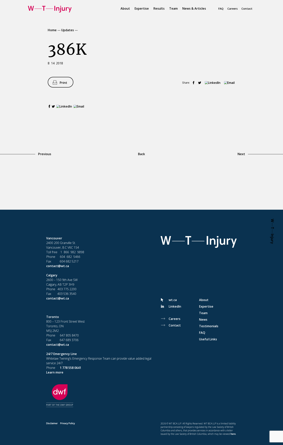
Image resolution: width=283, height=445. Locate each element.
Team (173, 8)
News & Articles (194, 8)
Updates (67, 30)
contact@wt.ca (57, 266)
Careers (232, 8)
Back (141, 154)
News (203, 319)
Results (159, 8)
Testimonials (208, 326)
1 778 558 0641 (70, 368)
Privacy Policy (67, 423)
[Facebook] (192, 83)
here (233, 434)
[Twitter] (198, 82)
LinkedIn (175, 306)
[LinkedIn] (211, 83)
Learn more (54, 372)
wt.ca (173, 300)
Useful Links (208, 339)
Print (63, 83)
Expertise (142, 8)
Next (241, 154)
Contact (246, 8)
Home (52, 30)
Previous (44, 154)
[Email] (228, 83)
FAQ (221, 8)
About (125, 8)
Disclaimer (52, 423)
